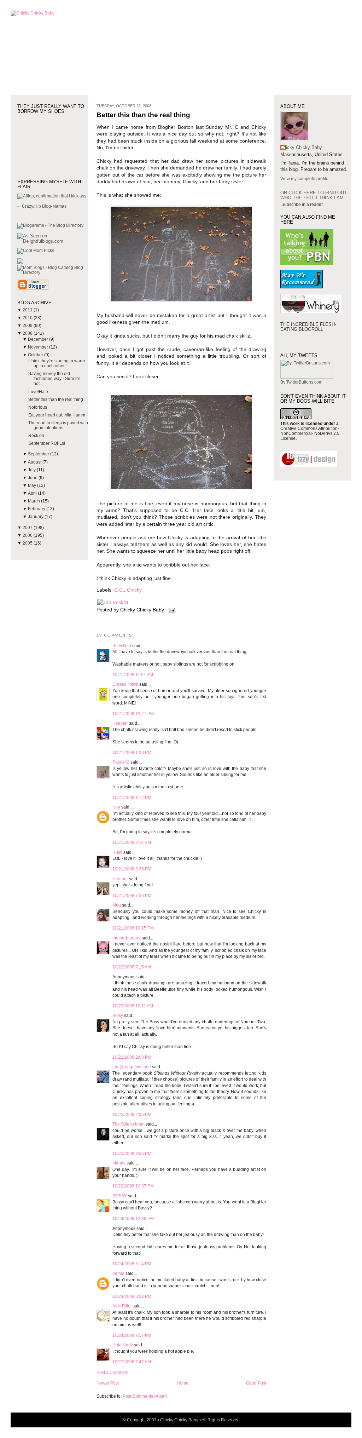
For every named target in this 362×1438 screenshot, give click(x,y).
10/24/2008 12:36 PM (133, 1218)
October (36, 354)
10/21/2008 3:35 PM (131, 869)
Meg (116, 905)
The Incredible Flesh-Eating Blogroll (308, 327)
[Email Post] (170, 609)
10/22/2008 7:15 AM (131, 967)
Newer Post (108, 1383)
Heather (120, 723)
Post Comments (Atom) (145, 1396)
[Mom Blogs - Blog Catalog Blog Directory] (52, 272)
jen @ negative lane (131, 1066)
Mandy (118, 1163)
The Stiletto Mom (128, 1124)
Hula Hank (122, 1344)
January (36, 516)
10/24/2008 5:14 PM (131, 1263)
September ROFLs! (46, 443)
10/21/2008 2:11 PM (131, 842)
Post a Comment (112, 1372)
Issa (116, 807)
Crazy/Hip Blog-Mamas (44, 206)
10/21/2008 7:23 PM (131, 895)
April (33, 493)
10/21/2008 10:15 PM (133, 928)
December (38, 339)
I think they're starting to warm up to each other (56, 363)
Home (182, 1383)
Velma (118, 1273)
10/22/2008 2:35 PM (131, 1114)
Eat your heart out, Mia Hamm (56, 415)
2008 (28, 333)
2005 (28, 543)
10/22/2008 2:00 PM (131, 1057)
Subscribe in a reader (302, 204)
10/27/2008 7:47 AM (131, 1361)
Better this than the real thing (55, 399)
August (35, 462)
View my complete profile (304, 178)
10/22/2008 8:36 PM (131, 1153)
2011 (28, 309)
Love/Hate (38, 391)
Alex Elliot (122, 1306)
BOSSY (119, 1195)
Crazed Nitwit (125, 684)
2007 (28, 527)
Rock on (36, 435)
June (33, 477)
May (32, 485)
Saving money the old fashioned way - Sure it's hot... (54, 378)
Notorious (37, 407)
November (38, 347)
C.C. (119, 590)
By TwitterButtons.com (301, 382)
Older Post (256, 1383)
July (32, 469)
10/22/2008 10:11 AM (132, 1005)
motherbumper (126, 938)
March (34, 501)
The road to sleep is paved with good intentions (58, 425)
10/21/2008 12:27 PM (133, 713)
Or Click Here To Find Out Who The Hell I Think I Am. (313, 195)
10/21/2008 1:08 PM (131, 752)
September (39, 453)
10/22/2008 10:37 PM (133, 1186)
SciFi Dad (121, 645)
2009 (28, 325)
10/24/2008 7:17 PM (131, 1335)
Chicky (134, 590)
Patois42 (120, 762)
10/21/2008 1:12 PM (131, 797)
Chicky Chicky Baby (301, 147)
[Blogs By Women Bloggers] (20, 262)
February (37, 508)
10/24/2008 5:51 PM (131, 1296)
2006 (28, 535)
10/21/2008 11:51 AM (132, 674)
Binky (117, 1015)
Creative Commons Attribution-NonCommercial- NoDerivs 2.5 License (309, 433)
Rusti (117, 852)
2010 (28, 317)
